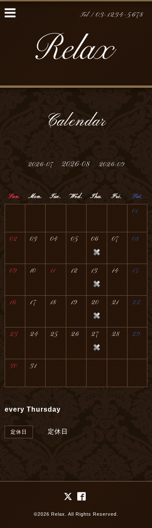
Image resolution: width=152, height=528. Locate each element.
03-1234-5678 (119, 15)
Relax (58, 514)
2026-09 (111, 164)
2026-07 (40, 164)
